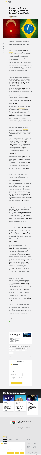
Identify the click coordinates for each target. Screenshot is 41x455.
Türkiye (23, 350)
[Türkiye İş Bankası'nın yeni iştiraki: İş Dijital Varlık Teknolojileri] (20, 398)
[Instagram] (34, 452)
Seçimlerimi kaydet (16, 383)
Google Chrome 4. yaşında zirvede (24, 422)
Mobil (25, 348)
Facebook (11, 350)
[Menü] (3, 2)
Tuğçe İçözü (18, 410)
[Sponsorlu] (27, 335)
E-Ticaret (16, 439)
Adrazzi (11, 342)
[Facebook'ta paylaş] (3, 46)
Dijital (5, 402)
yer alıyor (24, 260)
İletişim (28, 447)
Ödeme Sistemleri (18, 348)
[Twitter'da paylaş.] (3, 48)
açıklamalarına (21, 108)
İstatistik (26, 346)
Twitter (18, 350)
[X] (28, 452)
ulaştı (27, 283)
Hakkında (28, 438)
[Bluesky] (35, 452)
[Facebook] (34, 454)
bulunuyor (25, 129)
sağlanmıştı (20, 195)
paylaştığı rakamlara (23, 141)
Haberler (10, 438)
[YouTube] (32, 452)
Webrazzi (5, 410)
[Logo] (8, 1)
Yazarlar (28, 439)
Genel (29, 402)
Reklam (28, 443)
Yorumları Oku (20, 361)
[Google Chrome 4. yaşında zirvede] (13, 422)
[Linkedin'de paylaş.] (3, 50)
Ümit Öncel (20, 428)
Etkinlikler (35, 438)
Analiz (11, 348)
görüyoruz (11, 115)
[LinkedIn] (30, 452)
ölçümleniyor (22, 293)
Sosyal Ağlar (20, 346)
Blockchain (18, 402)
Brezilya (11, 352)
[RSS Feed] (35, 454)
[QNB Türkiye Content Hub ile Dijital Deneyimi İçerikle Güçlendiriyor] (8, 398)
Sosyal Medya (12, 346)
